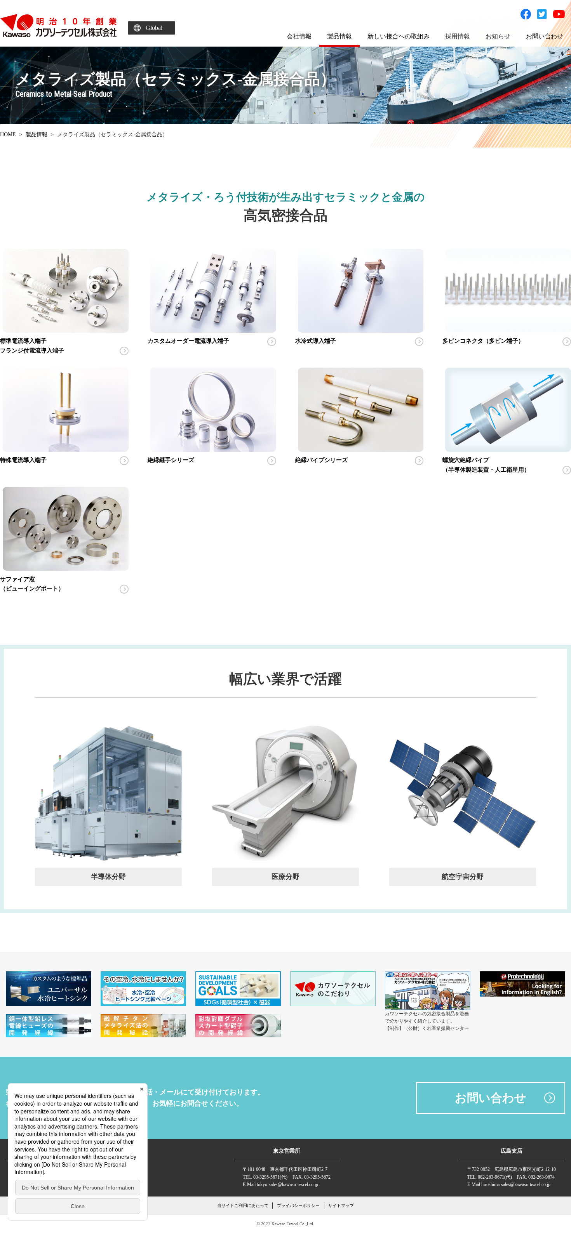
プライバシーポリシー (298, 1205)
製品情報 (36, 134)
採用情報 (457, 36)
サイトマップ (341, 1205)
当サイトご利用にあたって (242, 1205)
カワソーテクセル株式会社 (58, 25)
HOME (8, 134)
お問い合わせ (490, 1097)
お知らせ (498, 36)
